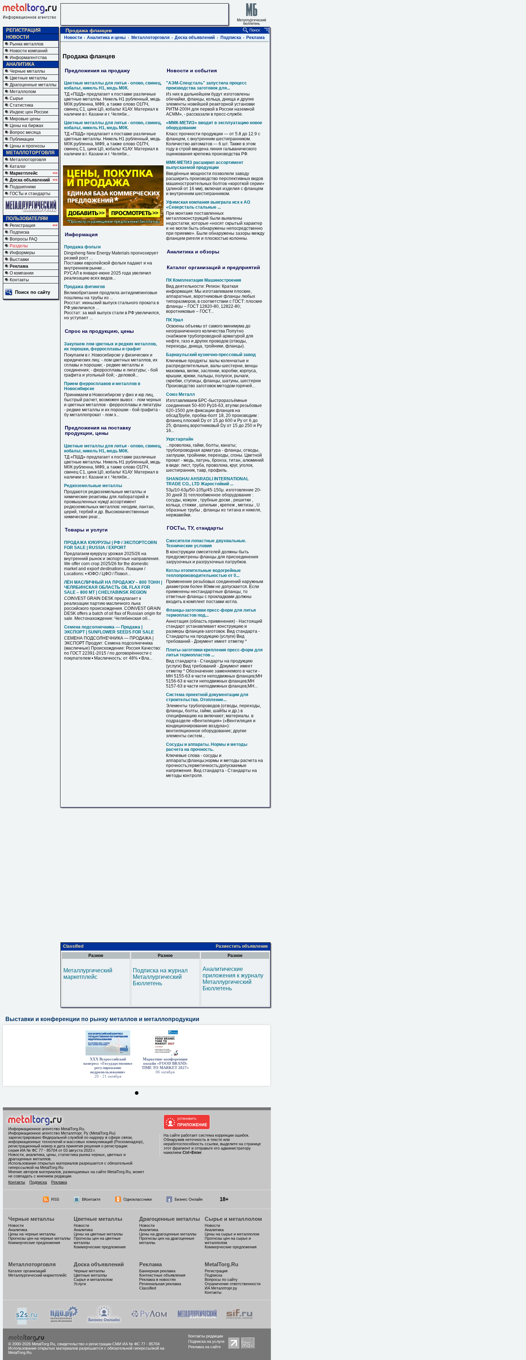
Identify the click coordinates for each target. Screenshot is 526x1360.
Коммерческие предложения (34, 1242)
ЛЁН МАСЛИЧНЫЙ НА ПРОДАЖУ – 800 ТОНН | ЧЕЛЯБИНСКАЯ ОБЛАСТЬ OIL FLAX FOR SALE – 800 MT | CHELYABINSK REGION (113, 587)
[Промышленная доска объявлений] (64, 1322)
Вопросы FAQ (23, 239)
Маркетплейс (24, 173)
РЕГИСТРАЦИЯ (23, 30)
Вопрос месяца (25, 132)
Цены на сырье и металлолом (232, 1234)
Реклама (19, 266)
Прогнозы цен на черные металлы (39, 1238)
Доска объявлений (30, 180)
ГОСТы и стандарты (30, 193)
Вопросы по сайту (221, 1279)
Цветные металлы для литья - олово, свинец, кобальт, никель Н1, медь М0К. (112, 86)
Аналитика (17, 1230)
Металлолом (23, 91)
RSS (55, 1199)
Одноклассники (137, 1199)
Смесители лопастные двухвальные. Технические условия (206, 543)
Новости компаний (29, 50)
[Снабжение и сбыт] (27, 1323)
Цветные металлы (28, 78)
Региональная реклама (160, 1284)
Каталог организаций (27, 1271)
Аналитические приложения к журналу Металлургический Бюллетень (233, 978)
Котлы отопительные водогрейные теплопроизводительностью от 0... (203, 573)
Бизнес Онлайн (189, 1199)
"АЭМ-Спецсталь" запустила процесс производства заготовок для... (206, 86)
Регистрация (22, 225)
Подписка (19, 232)
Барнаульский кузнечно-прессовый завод (211, 354)
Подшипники (23, 186)
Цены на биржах (26, 125)
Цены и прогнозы (27, 146)
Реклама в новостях (157, 1279)
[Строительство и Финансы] (239, 1321)
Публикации (22, 139)
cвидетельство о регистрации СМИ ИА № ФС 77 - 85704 (108, 1344)
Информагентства (28, 57)
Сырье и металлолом (233, 1219)
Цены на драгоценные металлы (167, 1234)
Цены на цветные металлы (98, 1234)
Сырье (16, 98)
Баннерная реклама (157, 1271)
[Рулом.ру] (149, 1321)
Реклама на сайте (204, 1347)
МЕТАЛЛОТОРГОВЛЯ (30, 152)
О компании (22, 273)
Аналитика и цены (106, 37)
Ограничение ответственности (232, 1284)
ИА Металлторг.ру (221, 1288)
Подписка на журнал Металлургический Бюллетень (160, 976)
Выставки (19, 259)
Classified (73, 946)
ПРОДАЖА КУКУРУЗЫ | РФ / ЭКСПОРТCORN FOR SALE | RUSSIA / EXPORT (110, 545)
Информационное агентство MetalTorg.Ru (46, 1129)
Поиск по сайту (32, 292)
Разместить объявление (242, 946)
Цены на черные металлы (31, 1234)
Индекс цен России (29, 112)
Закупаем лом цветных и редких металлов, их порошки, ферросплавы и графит (110, 346)
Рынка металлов (26, 44)
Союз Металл (180, 394)
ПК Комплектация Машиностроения (203, 280)
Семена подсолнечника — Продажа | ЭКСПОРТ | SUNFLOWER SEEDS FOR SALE (109, 630)
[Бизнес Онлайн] (104, 1321)
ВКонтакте (91, 1199)
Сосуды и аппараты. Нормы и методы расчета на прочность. (206, 747)
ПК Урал (174, 319)
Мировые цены (25, 118)
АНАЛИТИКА (20, 64)
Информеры (22, 252)
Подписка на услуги (206, 1341)
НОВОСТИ (17, 37)
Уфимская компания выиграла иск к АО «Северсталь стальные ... (208, 205)
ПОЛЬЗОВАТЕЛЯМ (27, 218)
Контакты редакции (205, 1336)
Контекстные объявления (162, 1275)
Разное (95, 955)
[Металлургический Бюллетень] (197, 1321)
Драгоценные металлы (33, 84)
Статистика (21, 105)
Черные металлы (27, 71)
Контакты (19, 279)
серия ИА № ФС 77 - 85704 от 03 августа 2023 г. (52, 1150)
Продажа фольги (82, 246)
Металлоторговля (28, 159)
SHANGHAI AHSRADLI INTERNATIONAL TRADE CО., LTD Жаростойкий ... (207, 481)
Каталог (18, 166)
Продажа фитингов (84, 286)
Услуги (80, 1284)
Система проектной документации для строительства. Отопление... (207, 697)
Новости (73, 37)
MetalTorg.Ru (221, 1264)
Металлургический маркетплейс (87, 973)
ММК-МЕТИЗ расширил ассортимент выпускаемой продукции (204, 165)
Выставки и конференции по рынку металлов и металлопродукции (102, 1019)
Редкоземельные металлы (93, 485)
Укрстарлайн (179, 439)
